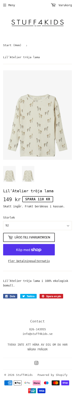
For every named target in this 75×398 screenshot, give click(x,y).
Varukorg (64, 5)
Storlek (9, 217)
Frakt (29, 206)
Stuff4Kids (24, 374)
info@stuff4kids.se (37, 333)
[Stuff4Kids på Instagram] (36, 363)
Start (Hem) (12, 45)
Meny (11, 5)
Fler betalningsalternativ (29, 261)
